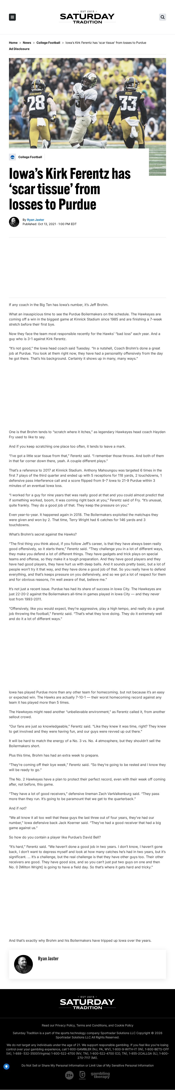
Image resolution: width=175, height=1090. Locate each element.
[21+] (69, 1075)
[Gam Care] (82, 1075)
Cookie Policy (124, 1025)
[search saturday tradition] (162, 17)
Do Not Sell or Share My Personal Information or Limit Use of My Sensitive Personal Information (88, 1065)
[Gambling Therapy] (100, 1075)
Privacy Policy (65, 1025)
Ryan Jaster (35, 219)
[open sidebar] (12, 17)
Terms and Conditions (91, 1025)
